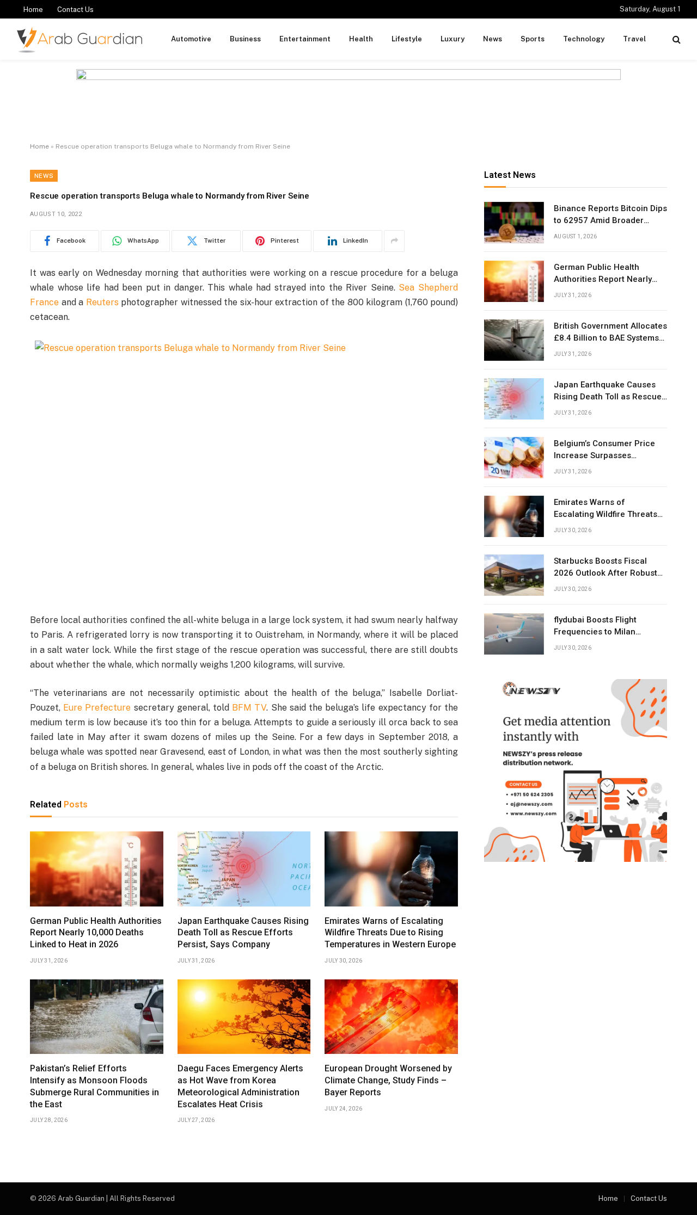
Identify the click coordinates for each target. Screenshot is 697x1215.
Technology (583, 39)
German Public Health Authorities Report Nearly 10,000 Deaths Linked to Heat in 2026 (96, 933)
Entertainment (305, 39)
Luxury (452, 39)
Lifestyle (407, 39)
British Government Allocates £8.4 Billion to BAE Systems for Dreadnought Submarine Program (610, 332)
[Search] (675, 39)
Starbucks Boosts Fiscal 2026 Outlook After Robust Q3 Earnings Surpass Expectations (605, 567)
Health (361, 39)
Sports (533, 39)
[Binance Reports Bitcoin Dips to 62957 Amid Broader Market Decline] (514, 222)
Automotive (191, 39)
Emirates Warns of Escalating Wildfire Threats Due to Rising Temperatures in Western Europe (390, 933)
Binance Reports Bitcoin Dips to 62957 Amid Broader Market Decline (610, 214)
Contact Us (75, 9)
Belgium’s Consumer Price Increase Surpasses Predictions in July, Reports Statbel (607, 450)
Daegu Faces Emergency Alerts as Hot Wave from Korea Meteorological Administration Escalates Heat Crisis (240, 1086)
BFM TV (249, 707)
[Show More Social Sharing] (394, 241)
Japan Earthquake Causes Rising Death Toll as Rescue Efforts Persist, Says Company (243, 933)
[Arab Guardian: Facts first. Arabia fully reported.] (79, 39)
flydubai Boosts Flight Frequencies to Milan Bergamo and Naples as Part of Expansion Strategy (609, 626)
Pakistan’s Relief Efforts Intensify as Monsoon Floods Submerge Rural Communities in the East (94, 1086)
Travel (634, 39)
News (492, 39)
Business (245, 39)
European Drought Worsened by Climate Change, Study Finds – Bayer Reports (388, 1080)
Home (33, 9)
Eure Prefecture (97, 707)
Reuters (102, 302)
